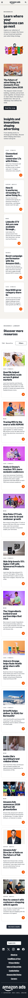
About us (14, 955)
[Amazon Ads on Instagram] (13, 949)
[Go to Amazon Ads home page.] (14, 988)
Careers (14, 979)
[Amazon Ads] (13, 2)
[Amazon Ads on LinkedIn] (3, 949)
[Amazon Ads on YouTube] (18, 949)
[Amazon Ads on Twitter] (8, 949)
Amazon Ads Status (14, 975)
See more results (14, 927)
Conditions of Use (14, 959)
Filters (21, 343)
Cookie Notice (14, 971)
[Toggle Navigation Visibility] (2, 2)
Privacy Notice (14, 963)
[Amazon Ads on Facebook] (23, 949)
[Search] (25, 2)
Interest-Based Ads (14, 967)
